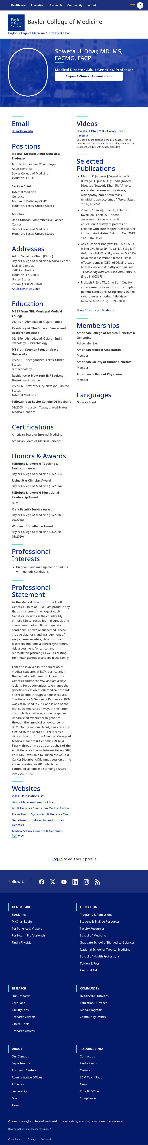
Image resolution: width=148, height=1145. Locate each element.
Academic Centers (24, 1070)
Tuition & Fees (90, 963)
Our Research (21, 996)
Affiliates (18, 1084)
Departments (21, 1063)
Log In (57, 859)
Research (56, 5)
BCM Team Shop (91, 1077)
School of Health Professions (100, 956)
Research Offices (23, 1031)
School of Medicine (93, 935)
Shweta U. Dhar (59, 33)
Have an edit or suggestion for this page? (29, 1129)
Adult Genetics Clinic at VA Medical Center (40, 808)
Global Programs (91, 1010)
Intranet (46, 1139)
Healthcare (18, 5)
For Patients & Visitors (27, 929)
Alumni (16, 1105)
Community (75, 5)
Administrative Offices (27, 1077)
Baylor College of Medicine (26, 33)
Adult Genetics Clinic (26, 289)
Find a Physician (22, 942)
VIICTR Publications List (28, 796)
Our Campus (20, 1056)
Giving (16, 1098)
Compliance (88, 1098)
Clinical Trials (20, 1024)
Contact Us (87, 1056)
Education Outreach (93, 1003)
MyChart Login (22, 921)
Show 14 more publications (95, 310)
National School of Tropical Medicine (105, 950)
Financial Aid (88, 970)
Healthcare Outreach (94, 996)
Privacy (31, 1139)
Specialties (19, 915)
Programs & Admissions (96, 915)
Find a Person (89, 1063)
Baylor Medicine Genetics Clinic (33, 802)
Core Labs (18, 1003)
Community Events (93, 1017)
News (84, 1084)
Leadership (19, 1091)
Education (37, 5)
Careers (85, 1070)
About (92, 5)
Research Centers (24, 1017)
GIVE (132, 5)
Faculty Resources (92, 929)
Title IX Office (89, 1091)
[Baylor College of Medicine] (16, 22)
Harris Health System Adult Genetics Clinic (41, 814)
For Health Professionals (28, 935)
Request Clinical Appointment (89, 76)
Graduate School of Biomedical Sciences (107, 942)
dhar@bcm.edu (22, 131)
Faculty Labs (20, 1010)
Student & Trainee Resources (100, 921)
